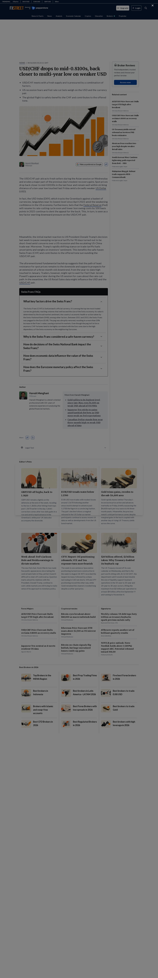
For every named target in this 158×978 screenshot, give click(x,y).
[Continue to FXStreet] (152, 5)
